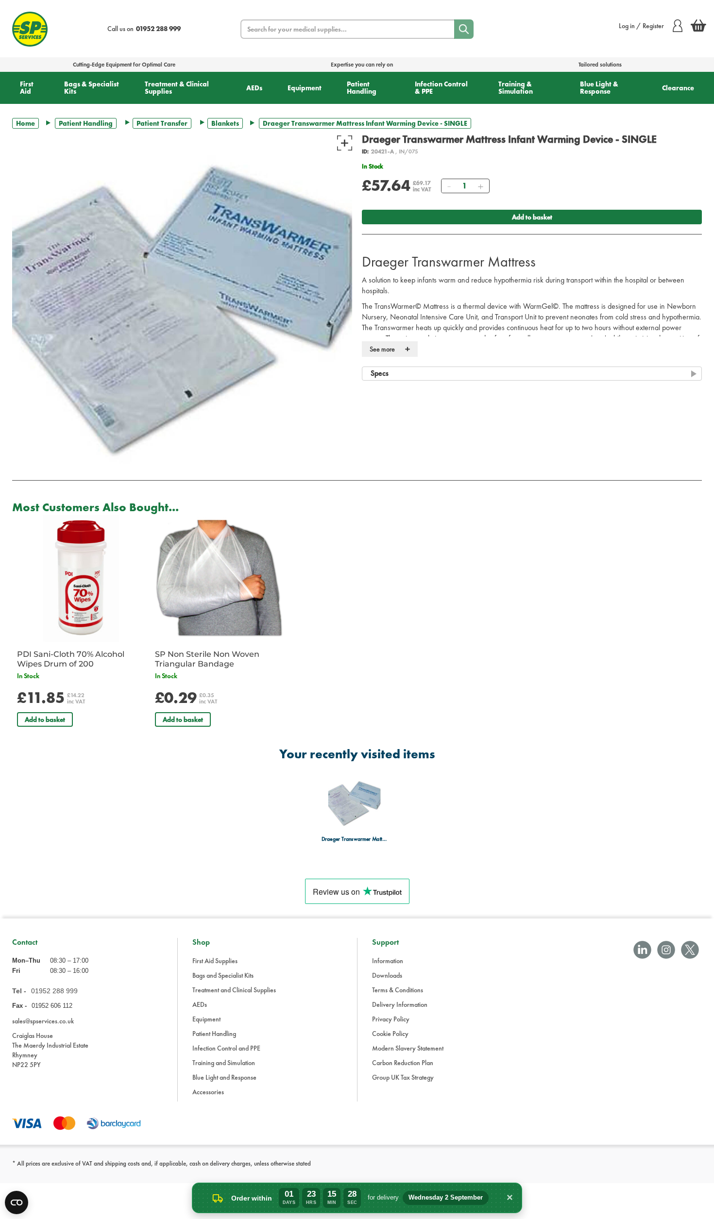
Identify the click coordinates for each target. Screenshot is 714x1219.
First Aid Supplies (215, 960)
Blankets (225, 123)
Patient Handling (361, 88)
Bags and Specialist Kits (223, 975)
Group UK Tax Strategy (403, 1077)
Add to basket (532, 217)
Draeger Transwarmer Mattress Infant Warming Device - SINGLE (354, 839)
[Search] (464, 29)
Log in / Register (641, 25)
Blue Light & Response (599, 88)
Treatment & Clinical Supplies (177, 88)
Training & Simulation (515, 88)
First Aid (27, 88)
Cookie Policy (390, 1033)
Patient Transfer (161, 123)
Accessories (208, 1091)
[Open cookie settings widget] (16, 1202)
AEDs (254, 87)
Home (25, 123)
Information (387, 960)
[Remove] (449, 186)
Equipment (305, 87)
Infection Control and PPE (226, 1048)
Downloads (387, 975)
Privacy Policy (390, 1019)
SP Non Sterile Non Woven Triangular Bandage (207, 659)
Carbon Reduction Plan (402, 1062)
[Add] (480, 186)
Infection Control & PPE (441, 88)
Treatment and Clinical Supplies (234, 989)
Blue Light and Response (224, 1077)
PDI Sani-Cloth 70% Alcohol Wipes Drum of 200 (70, 659)
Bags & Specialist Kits (91, 88)
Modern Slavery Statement (407, 1048)
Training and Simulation (223, 1062)
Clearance (678, 87)
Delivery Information (399, 1004)
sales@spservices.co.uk (43, 1021)
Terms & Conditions (397, 989)
